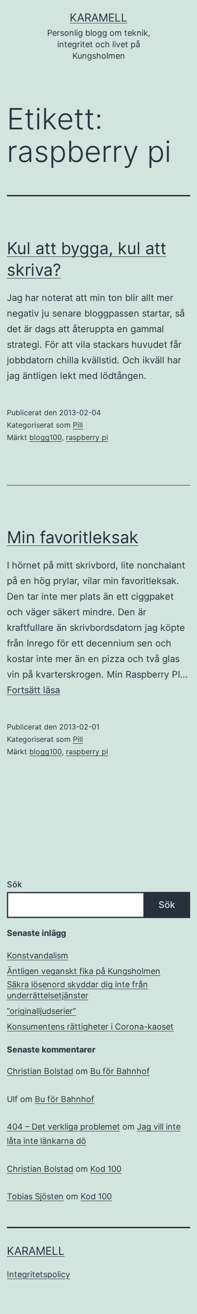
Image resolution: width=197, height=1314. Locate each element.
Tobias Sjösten (35, 1196)
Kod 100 (105, 1169)
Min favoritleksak (72, 537)
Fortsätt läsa (33, 690)
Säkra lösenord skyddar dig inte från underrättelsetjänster (77, 990)
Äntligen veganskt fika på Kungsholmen (83, 971)
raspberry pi (87, 437)
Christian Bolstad (40, 1071)
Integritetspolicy (38, 1274)
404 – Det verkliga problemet (63, 1126)
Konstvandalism (37, 955)
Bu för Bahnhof (120, 1071)
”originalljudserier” (41, 1011)
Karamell (98, 17)
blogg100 (45, 437)
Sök (14, 884)
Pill (78, 424)
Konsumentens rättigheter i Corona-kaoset (90, 1026)
